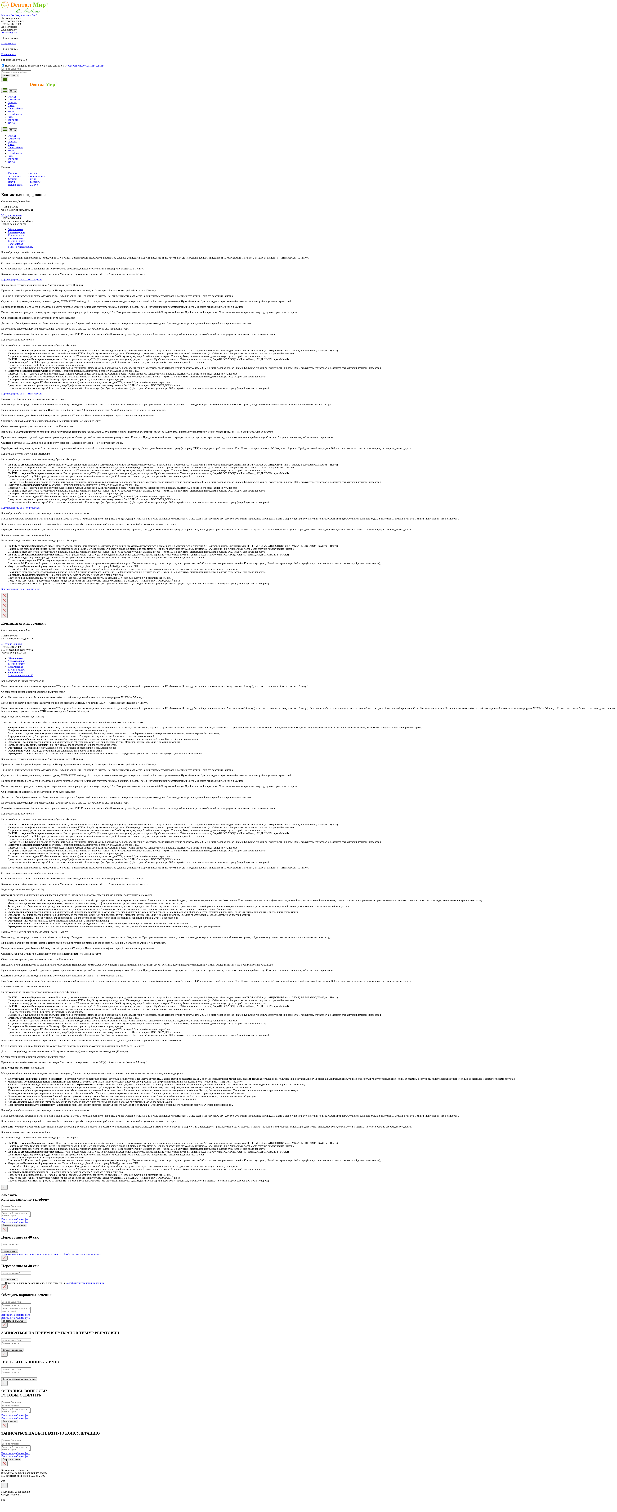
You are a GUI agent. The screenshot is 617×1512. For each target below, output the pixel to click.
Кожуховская (8, 43)
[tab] (312, 229)
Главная (12, 173)
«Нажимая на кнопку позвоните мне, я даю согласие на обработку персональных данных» (51, 1254)
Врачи (11, 181)
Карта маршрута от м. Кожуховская (20, 507)
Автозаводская (9, 32)
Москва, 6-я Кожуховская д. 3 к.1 (19, 15)
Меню (13, 91)
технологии (14, 176)
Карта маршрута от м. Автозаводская (21, 279)
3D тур (34, 184)
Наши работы (15, 184)
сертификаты (37, 176)
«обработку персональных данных (85, 65)
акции (33, 173)
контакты (35, 181)
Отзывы (12, 179)
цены (33, 179)
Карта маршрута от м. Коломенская (20, 589)
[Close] (4, 595)
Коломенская (8, 54)
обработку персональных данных (85, 1283)
